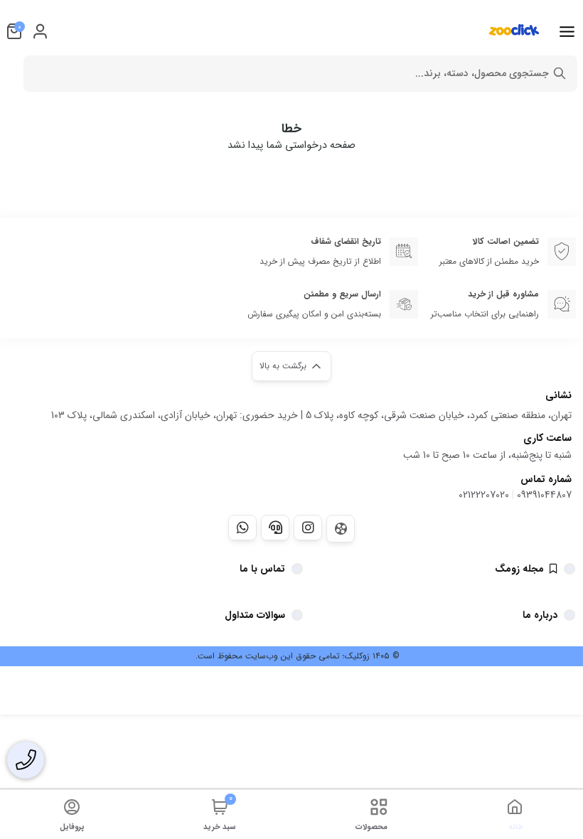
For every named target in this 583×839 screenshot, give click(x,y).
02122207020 (484, 495)
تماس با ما (262, 569)
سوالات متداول (255, 615)
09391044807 (544, 495)
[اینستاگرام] (308, 527)
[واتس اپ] (242, 527)
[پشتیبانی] (275, 527)
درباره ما (540, 615)
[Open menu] (567, 31)
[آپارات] (340, 529)
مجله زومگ (519, 569)
